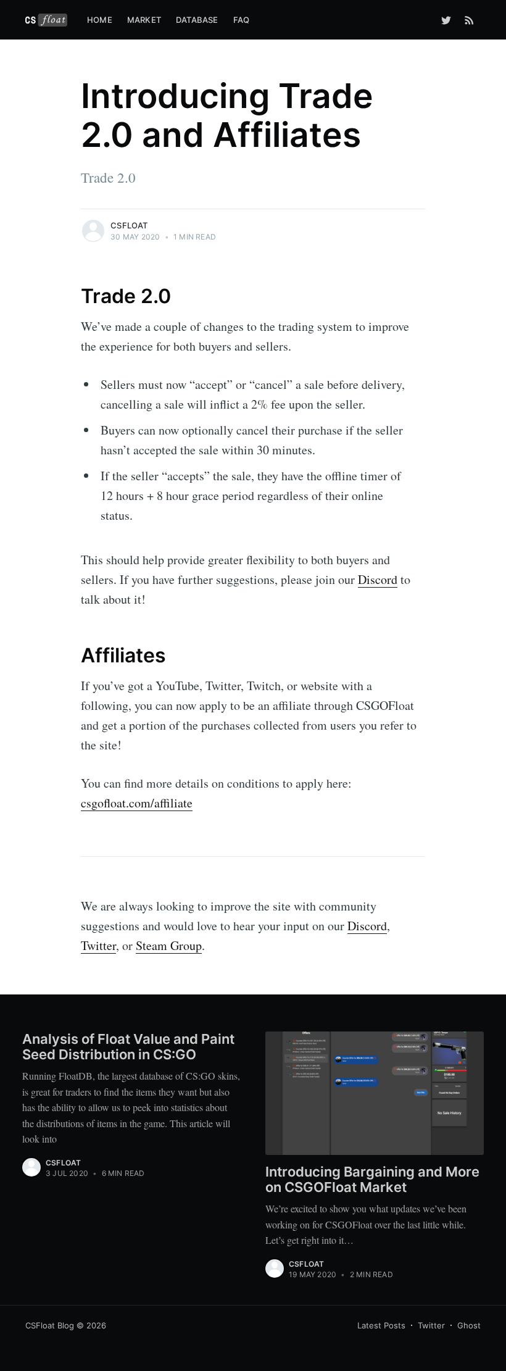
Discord (377, 579)
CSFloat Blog (49, 1325)
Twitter (98, 945)
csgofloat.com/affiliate (137, 802)
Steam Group (169, 945)
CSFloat (128, 225)
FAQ (241, 20)
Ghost (469, 1325)
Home (99, 20)
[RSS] (469, 20)
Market (144, 20)
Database (197, 20)
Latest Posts (381, 1325)
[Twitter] (446, 20)
